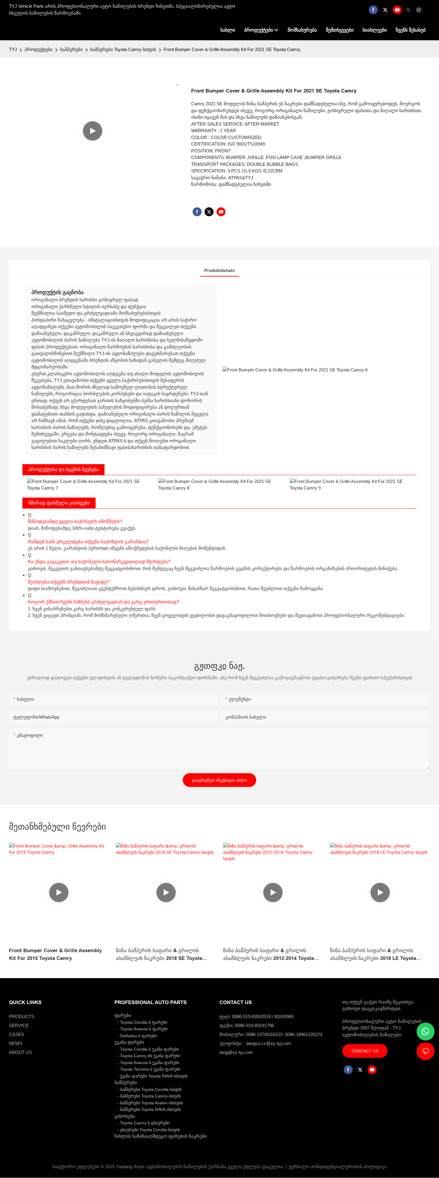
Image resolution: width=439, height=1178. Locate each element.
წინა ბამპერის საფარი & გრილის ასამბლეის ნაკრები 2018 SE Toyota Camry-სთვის (159, 955)
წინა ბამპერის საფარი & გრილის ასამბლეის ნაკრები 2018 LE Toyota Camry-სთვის (373, 955)
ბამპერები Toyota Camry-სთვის (123, 49)
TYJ (13, 49)
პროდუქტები (38, 49)
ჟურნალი (299, 1166)
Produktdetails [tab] (219, 270)
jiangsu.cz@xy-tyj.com (268, 1043)
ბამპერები (71, 49)
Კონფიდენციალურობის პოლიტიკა (348, 1166)
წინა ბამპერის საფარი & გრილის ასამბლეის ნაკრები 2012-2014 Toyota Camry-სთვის (268, 955)
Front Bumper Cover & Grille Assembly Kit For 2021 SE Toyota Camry (232, 49)
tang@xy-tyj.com (236, 1052)
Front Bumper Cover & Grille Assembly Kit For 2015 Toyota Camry (55, 954)
